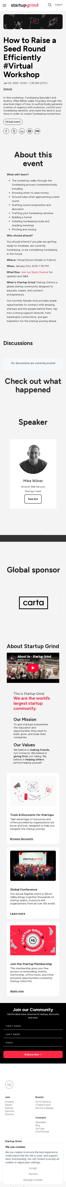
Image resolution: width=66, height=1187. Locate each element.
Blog (38, 1125)
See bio (33, 499)
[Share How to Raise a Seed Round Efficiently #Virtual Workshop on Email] (29, 131)
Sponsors (9, 1111)
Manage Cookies (33, 1179)
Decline (33, 1173)
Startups (9, 1108)
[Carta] (33, 602)
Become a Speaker (44, 1108)
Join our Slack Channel (34, 272)
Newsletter (41, 1122)
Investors (9, 1101)
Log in (58, 4)
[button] (49, 4)
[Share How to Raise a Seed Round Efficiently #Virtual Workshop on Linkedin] (22, 131)
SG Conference (43, 1101)
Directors (9, 1114)
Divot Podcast (42, 1131)
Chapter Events (43, 1105)
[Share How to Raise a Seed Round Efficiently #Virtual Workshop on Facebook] (6, 131)
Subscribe (31, 1054)
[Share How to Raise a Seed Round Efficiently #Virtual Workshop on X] (14, 131)
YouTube (40, 1128)
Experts (8, 1105)
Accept (33, 1168)
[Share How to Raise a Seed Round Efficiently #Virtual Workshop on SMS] (37, 131)
